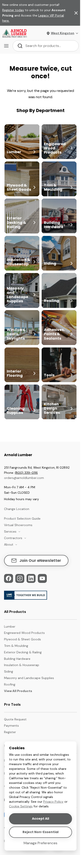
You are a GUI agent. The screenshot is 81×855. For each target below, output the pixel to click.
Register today (13, 10)
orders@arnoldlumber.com (24, 478)
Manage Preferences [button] (40, 843)
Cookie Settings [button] (21, 806)
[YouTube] (42, 578)
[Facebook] (8, 578)
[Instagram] (19, 578)
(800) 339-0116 (26, 473)
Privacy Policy (53, 802)
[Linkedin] (31, 578)
